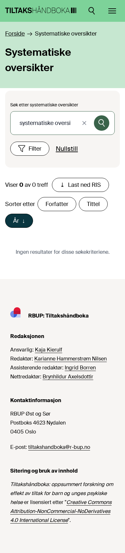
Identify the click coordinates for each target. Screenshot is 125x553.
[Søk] (101, 123)
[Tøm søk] (84, 123)
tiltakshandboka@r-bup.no (59, 447)
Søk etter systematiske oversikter (44, 105)
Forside (15, 33)
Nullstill (67, 148)
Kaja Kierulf (48, 349)
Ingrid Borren (80, 367)
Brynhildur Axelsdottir (68, 376)
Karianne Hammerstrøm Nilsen (70, 358)
